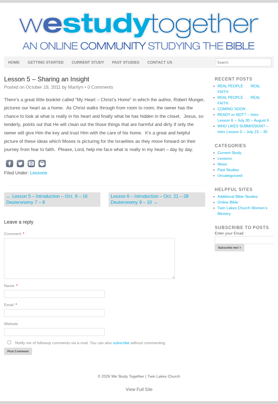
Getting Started (46, 62)
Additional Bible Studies (237, 196)
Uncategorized (229, 175)
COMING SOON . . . (234, 109)
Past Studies (125, 62)
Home (14, 62)
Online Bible (227, 202)
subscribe (121, 343)
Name (11, 285)
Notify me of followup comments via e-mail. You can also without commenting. (90, 343)
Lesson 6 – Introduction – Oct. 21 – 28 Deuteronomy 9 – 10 (149, 199)
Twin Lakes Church (163, 376)
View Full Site (139, 389)
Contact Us (159, 62)
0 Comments (100, 87)
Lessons (38, 172)
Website (11, 324)
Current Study (88, 62)
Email (10, 305)
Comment (14, 234)
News (222, 164)
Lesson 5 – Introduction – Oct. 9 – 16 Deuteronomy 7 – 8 (46, 199)
